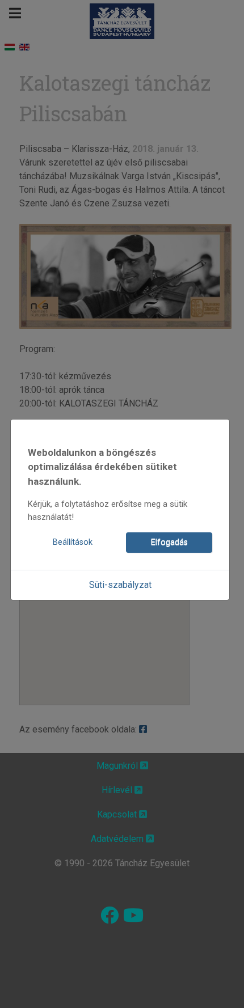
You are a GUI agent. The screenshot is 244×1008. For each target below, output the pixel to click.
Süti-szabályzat (120, 584)
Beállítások (72, 542)
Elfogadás (169, 542)
